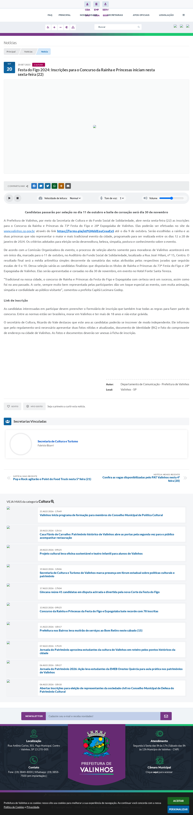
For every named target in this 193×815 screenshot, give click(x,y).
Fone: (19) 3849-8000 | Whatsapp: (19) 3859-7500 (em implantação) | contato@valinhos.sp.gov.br (33, 775)
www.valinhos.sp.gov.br (19, 231)
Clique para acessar (159, 772)
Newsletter (34, 716)
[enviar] (166, 716)
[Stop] (17, 198)
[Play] (9, 198)
